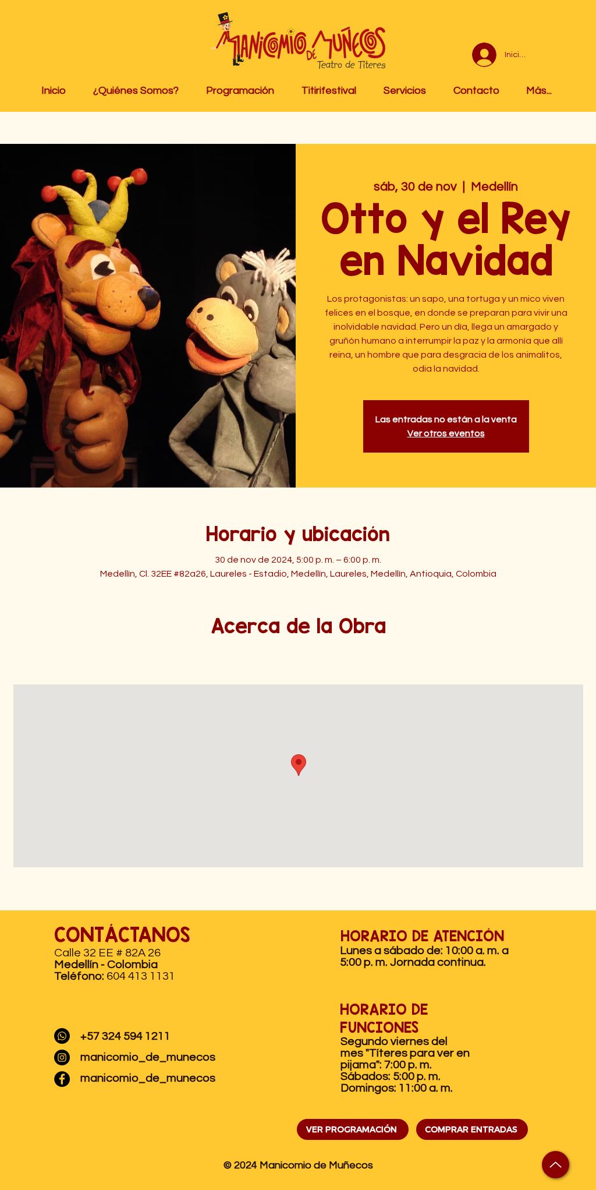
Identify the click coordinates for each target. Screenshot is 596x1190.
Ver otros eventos (446, 433)
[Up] (555, 1164)
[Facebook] (62, 1079)
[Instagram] (62, 1057)
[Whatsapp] (62, 1036)
